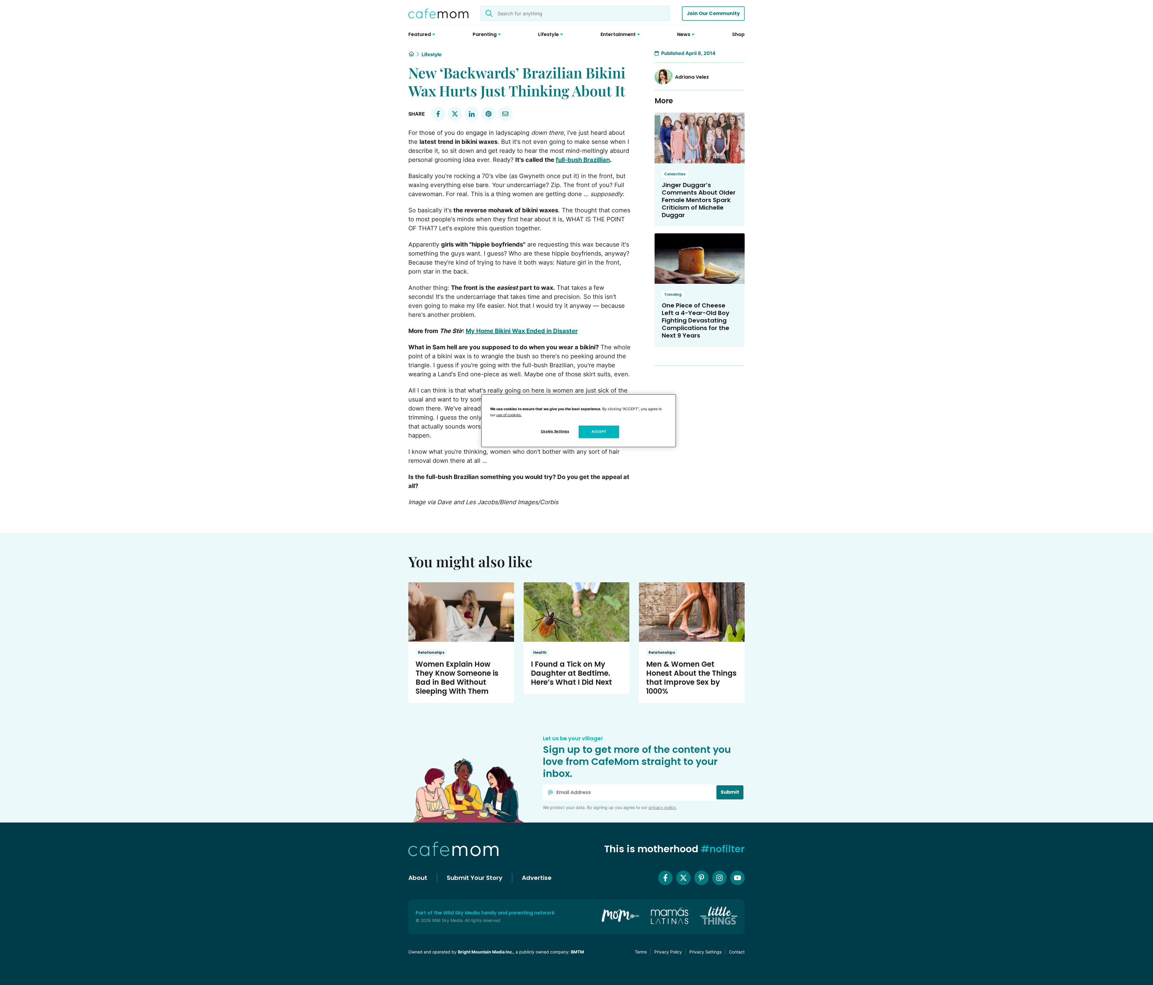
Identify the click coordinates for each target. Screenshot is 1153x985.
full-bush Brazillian (583, 159)
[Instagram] (719, 878)
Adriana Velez (692, 77)
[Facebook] (665, 878)
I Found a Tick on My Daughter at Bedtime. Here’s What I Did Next (571, 673)
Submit (730, 792)
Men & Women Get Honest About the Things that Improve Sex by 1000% (691, 677)
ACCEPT (599, 431)
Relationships (431, 652)
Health (539, 652)
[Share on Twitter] (455, 114)
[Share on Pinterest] (488, 114)
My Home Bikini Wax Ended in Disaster (522, 331)
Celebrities (674, 174)
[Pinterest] (701, 878)
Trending (673, 294)
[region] (578, 420)
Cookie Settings (555, 431)
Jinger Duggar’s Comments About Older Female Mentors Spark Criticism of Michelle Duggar (699, 200)
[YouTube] (737, 878)
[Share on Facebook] (438, 114)
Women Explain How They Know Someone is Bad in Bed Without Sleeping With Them (457, 677)
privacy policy (662, 807)
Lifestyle (432, 54)
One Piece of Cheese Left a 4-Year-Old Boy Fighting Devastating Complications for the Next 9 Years (695, 320)
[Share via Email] (505, 114)
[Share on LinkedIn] (472, 114)
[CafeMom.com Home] (438, 13)
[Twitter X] (683, 878)
